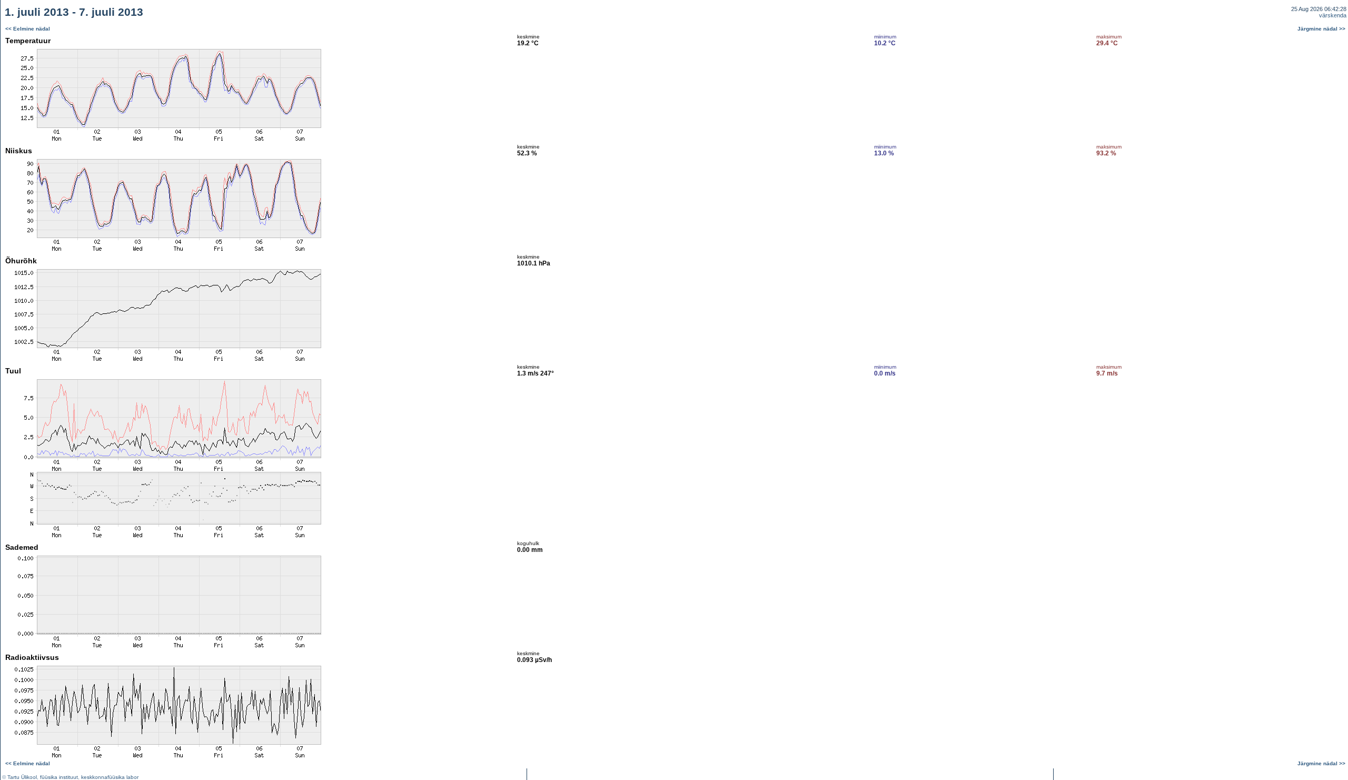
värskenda (1332, 15)
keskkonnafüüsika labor (109, 777)
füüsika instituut (59, 777)
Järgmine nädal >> (1321, 29)
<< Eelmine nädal (27, 29)
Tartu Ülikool (22, 777)
